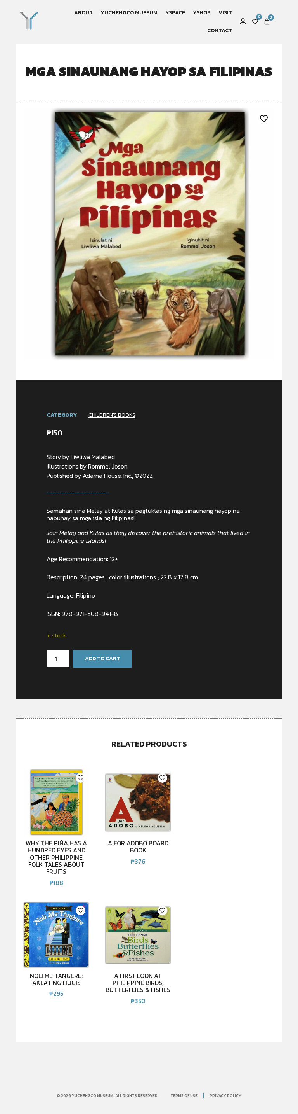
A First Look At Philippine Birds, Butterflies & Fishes (138, 983)
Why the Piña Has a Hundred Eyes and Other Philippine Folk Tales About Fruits (56, 857)
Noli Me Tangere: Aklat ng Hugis (56, 979)
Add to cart (102, 658)
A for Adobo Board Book (138, 846)
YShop (202, 13)
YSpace (175, 13)
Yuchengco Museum (129, 13)
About (83, 13)
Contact (219, 30)
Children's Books (111, 415)
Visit (225, 13)
